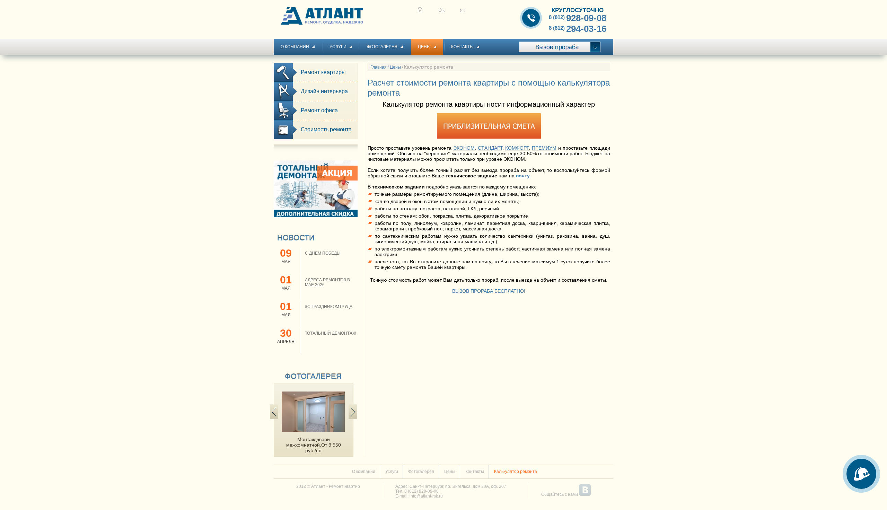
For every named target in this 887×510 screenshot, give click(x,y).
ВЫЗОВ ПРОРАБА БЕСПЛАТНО (488, 291)
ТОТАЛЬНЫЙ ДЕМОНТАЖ (330, 333)
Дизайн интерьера (324, 91)
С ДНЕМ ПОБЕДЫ (323, 253)
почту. (523, 175)
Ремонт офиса (319, 110)
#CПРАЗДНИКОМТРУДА (328, 306)
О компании (295, 46)
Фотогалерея (382, 46)
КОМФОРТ (517, 148)
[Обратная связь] (462, 9)
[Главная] (420, 9)
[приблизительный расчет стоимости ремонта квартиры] (489, 137)
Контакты (462, 46)
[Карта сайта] (441, 9)
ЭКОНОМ (464, 148)
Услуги (338, 46)
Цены (424, 46)
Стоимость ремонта (326, 129)
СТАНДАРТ (490, 148)
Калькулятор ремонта (515, 471)
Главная (378, 67)
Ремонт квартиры (323, 72)
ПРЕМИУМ (544, 148)
